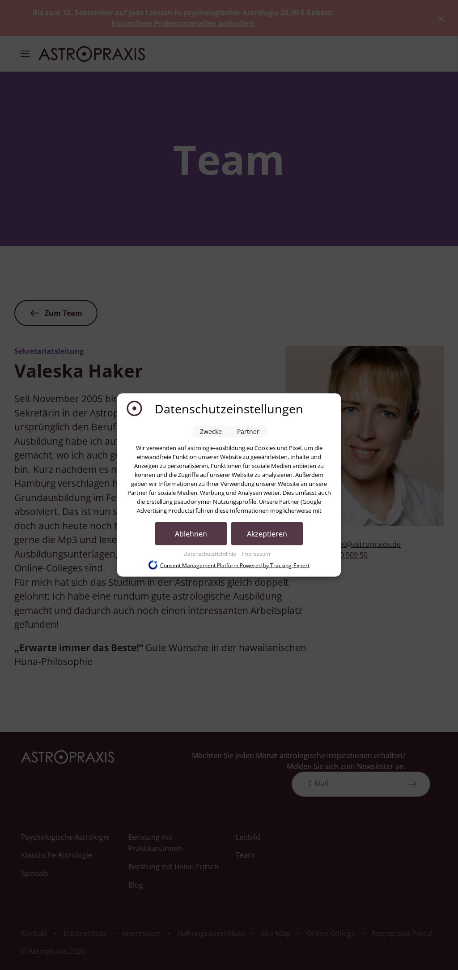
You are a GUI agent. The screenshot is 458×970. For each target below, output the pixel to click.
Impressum (256, 554)
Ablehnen (191, 534)
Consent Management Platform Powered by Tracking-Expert (235, 565)
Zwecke (211, 431)
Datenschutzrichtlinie (210, 554)
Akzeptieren (267, 534)
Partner (248, 431)
